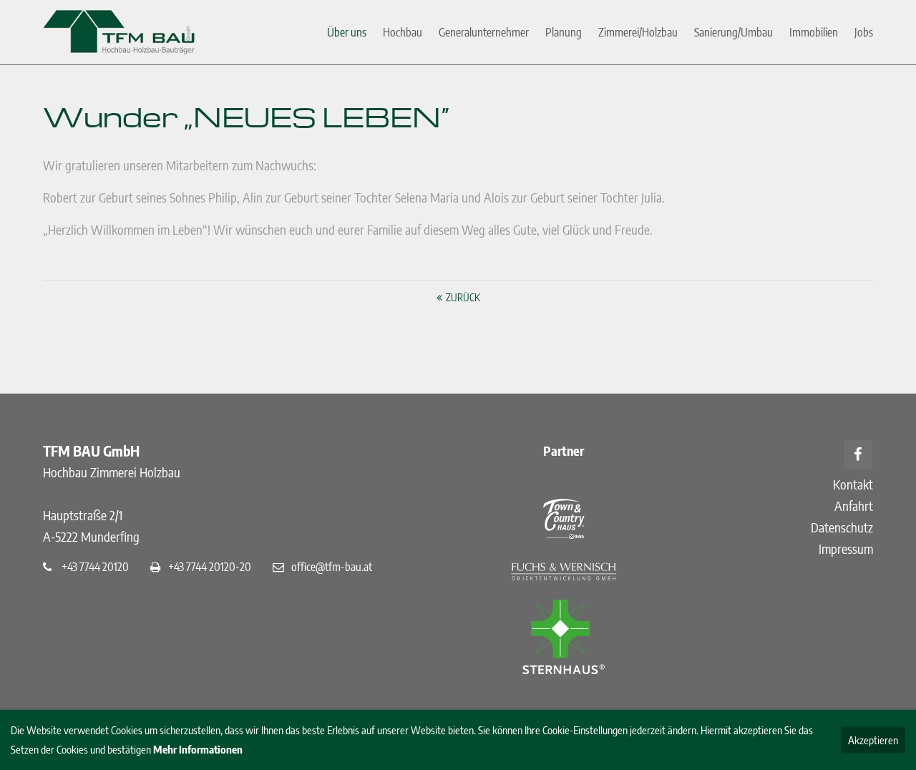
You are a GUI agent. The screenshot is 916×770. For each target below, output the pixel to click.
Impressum (846, 548)
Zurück (463, 297)
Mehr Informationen (198, 749)
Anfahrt (853, 505)
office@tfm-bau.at (331, 566)
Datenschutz (842, 527)
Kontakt (853, 484)
